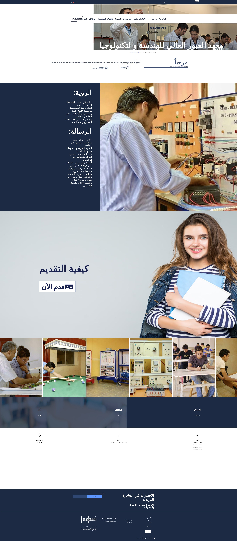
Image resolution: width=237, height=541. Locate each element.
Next (234, 368)
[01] (41, 396)
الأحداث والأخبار (148, 518)
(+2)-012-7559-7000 (197, 447)
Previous (3, 368)
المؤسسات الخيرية (128, 520)
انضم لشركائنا (129, 522)
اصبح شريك (197, 1)
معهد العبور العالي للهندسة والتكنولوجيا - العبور (137, 52)
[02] (84, 396)
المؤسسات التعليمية (128, 518)
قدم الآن (53, 287)
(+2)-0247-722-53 (197, 445)
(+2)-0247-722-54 (197, 442)
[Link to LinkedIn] (163, 2)
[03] (127, 396)
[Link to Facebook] (164, 2)
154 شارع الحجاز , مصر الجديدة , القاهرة (109, 519)
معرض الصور (149, 520)
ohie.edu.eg (39, 442)
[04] (170, 396)
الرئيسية (154, 52)
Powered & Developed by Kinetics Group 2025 (145, 538)
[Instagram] (148, 526)
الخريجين (149, 522)
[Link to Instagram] (161, 2)
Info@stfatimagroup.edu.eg (110, 521)
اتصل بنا (76, 2)
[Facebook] (151, 526)
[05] (214, 396)
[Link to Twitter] (166, 2)
